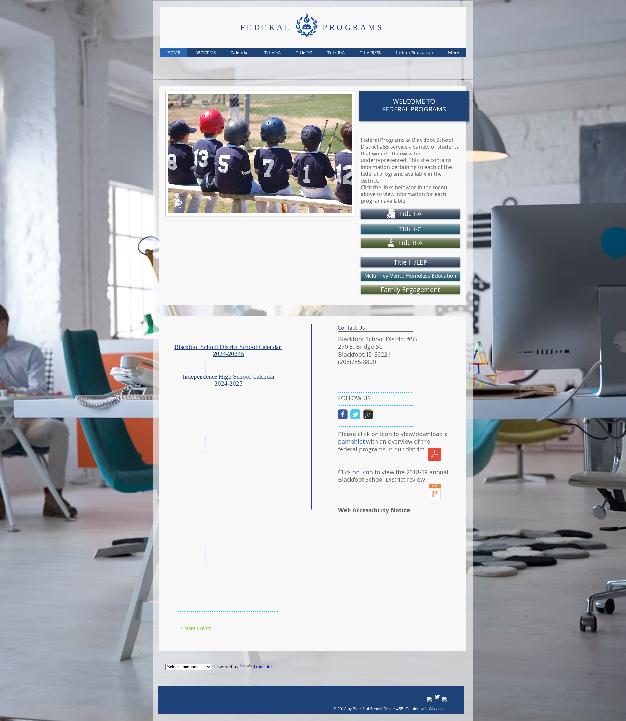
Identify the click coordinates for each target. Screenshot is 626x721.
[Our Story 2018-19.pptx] (435, 493)
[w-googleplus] (445, 699)
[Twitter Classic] (355, 414)
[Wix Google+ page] (368, 414)
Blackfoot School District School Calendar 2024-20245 (228, 350)
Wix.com (436, 709)
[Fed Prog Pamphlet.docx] (434, 455)
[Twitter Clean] (437, 696)
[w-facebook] (430, 699)
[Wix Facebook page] (343, 414)
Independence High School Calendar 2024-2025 (229, 380)
